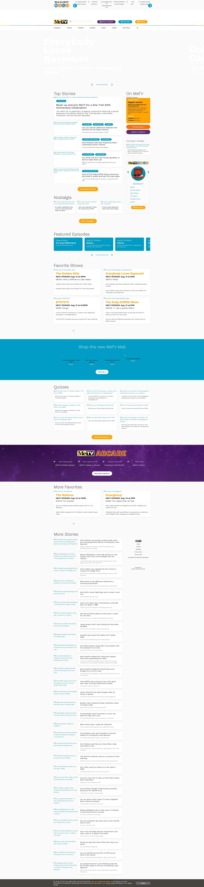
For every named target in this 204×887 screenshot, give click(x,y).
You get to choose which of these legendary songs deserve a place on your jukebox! (135, 397)
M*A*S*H (137, 118)
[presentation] (75, 5)
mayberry (108, 124)
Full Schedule (137, 127)
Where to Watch (137, 132)
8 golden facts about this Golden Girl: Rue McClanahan (75, 288)
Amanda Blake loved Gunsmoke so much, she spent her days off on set (98, 715)
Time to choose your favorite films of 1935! (134, 408)
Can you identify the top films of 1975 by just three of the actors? (97, 854)
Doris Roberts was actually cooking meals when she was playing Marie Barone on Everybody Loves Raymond (99, 542)
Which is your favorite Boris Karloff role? (101, 408)
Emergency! (114, 495)
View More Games (101, 473)
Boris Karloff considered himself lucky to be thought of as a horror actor (97, 670)
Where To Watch (107, 22)
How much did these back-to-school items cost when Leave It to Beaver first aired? (99, 832)
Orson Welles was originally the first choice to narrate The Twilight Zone (98, 570)
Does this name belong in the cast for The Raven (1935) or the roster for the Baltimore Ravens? (135, 426)
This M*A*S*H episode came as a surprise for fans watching (76, 319)
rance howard (98, 124)
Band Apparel (134, 199)
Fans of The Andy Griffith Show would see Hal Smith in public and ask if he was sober (101, 175)
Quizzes (92, 28)
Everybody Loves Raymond (91, 139)
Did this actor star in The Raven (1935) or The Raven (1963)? (68, 397)
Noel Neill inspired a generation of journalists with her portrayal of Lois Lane (99, 647)
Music (104, 28)
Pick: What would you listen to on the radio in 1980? (98, 768)
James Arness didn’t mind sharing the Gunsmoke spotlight (99, 625)
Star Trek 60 (61, 101)
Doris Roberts (106, 139)
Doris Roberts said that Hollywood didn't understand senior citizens (99, 144)
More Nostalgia (87, 221)
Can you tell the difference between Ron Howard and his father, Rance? (99, 129)
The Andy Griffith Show (90, 171)
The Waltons (64, 495)
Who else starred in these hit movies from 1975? (87, 208)
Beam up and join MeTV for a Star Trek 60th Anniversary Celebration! (83, 106)
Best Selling (134, 193)
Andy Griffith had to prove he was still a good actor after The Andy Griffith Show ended (98, 682)
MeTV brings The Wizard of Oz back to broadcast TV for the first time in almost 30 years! (138, 151)
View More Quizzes (101, 437)
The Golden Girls (67, 273)
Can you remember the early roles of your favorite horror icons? (99, 822)
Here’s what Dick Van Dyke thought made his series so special (97, 693)
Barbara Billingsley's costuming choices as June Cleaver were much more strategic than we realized (98, 556)
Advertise (138, 549)
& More (132, 202)
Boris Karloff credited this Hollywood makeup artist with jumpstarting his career (98, 657)
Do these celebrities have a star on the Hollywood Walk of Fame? (64, 208)
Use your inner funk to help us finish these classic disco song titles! (99, 779)
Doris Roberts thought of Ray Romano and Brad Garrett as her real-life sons (98, 789)
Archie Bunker (101, 154)
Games (114, 28)
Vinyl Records (135, 187)
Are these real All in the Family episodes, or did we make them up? (101, 159)
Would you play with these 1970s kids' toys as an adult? (99, 843)
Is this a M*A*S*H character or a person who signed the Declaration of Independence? (100, 397)
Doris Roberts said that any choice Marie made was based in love (98, 745)
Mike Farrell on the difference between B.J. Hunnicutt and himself (97, 582)
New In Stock (134, 196)
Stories (81, 28)
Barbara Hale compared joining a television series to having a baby (99, 704)
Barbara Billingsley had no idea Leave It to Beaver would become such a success (99, 811)
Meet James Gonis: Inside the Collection (96, 724)
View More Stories (87, 189)
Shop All (101, 372)
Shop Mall (126, 22)
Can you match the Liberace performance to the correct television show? (68, 423)
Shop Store (139, 207)
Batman (90, 243)
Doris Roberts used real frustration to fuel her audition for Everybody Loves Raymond (98, 734)
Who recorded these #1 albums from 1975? (101, 421)
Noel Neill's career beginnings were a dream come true (100, 593)
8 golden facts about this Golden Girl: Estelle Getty (74, 284)
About (138, 544)
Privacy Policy (138, 551)
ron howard (87, 124)
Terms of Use (138, 554)
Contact (142, 22)
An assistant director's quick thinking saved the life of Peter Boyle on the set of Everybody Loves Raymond (99, 865)
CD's (131, 190)
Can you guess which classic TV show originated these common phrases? (99, 800)
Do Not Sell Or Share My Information (138, 557)
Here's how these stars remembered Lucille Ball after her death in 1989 (99, 604)
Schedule (57, 28)
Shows (69, 28)
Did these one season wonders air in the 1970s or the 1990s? (67, 411)
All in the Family (88, 154)
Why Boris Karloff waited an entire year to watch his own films (99, 615)
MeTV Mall (126, 28)
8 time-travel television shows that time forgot (110, 208)
